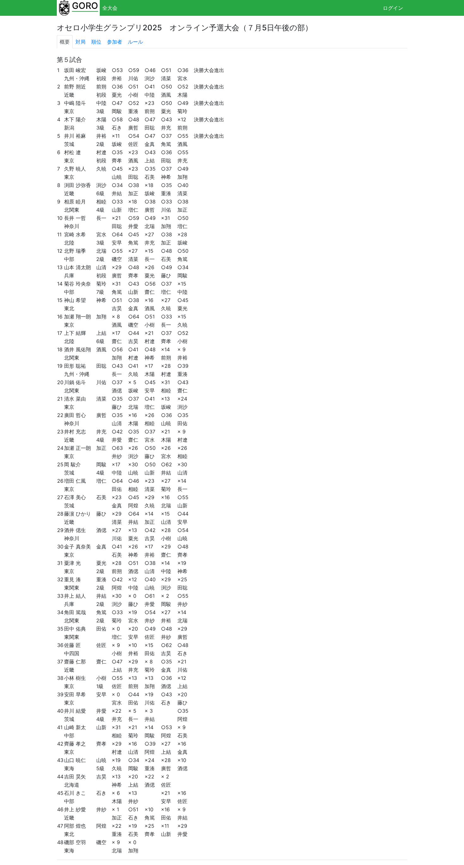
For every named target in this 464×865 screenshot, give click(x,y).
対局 (80, 42)
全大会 (109, 8)
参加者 (114, 42)
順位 (96, 42)
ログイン (393, 8)
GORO (85, 5)
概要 (65, 42)
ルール (135, 42)
